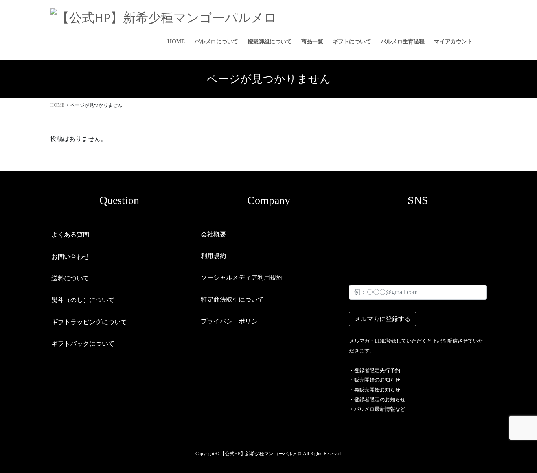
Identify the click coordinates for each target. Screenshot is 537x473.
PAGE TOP (517, 452)
